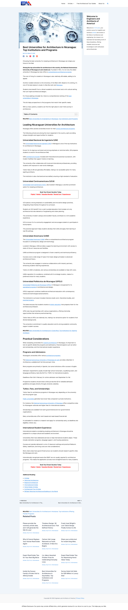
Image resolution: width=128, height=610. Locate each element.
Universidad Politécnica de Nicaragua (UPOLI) (37, 285)
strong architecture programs (65, 128)
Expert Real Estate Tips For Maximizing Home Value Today (69, 557)
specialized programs (29, 287)
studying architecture (50, 343)
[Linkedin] (33, 56)
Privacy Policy (80, 598)
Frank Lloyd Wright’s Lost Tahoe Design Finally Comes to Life (68, 525)
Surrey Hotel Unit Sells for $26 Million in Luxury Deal (69, 573)
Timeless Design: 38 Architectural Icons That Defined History (50, 525)
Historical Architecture (31, 480)
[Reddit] (37, 56)
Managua (59, 85)
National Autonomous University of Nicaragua (48, 403)
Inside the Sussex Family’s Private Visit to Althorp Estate (31, 573)
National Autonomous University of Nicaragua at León (43, 360)
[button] (73, 4)
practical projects (28, 300)
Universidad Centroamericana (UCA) (34, 185)
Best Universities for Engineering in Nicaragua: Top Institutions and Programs (53, 119)
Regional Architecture (31, 482)
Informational (36, 532)
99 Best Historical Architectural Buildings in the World (41, 491)
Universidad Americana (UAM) (35, 239)
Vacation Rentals (47, 194)
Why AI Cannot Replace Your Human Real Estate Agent (31, 541)
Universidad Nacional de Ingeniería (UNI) (38, 143)
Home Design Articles (31, 487)
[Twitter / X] (27, 56)
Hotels (38, 194)
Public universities (28, 399)
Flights (33, 194)
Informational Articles (31, 485)
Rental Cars (57, 194)
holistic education (55, 304)
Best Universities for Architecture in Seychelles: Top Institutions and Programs (49, 575)
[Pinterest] (30, 56)
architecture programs (53, 355)
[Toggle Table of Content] (75, 114)
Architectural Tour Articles (32, 489)
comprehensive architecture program (60, 72)
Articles (26, 478)
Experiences (67, 194)
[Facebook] (23, 56)
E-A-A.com (97, 28)
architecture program (33, 157)
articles (94, 32)
